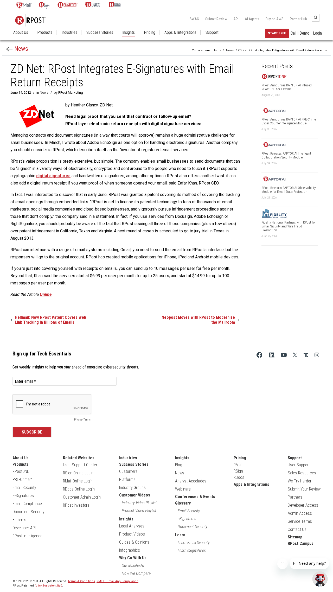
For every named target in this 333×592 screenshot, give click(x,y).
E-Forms (19, 519)
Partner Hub (298, 19)
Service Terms (300, 521)
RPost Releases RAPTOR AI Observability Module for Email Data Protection (288, 190)
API (236, 19)
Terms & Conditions (81, 581)
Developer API (24, 527)
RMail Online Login (78, 481)
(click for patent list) (48, 585)
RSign (238, 471)
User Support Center (80, 464)
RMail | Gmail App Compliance (117, 581)
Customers (128, 471)
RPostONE (20, 471)
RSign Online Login (78, 472)
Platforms (127, 479)
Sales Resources (302, 472)
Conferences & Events (195, 496)
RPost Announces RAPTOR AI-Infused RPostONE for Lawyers (286, 87)
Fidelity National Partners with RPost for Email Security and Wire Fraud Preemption (288, 226)
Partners (295, 497)
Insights (128, 32)
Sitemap (295, 536)
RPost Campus (300, 543)
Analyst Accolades (190, 481)
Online (46, 294)
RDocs (239, 477)
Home (217, 50)
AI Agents (252, 19)
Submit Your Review (304, 489)
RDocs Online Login (79, 489)
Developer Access (303, 505)
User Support (299, 464)
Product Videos (132, 534)
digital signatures (53, 175)
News (20, 48)
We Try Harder (299, 481)
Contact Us (297, 529)
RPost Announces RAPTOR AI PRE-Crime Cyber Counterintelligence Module (288, 121)
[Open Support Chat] (320, 579)
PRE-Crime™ (22, 479)
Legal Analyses (131, 526)
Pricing (149, 32)
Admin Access (300, 513)
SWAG (194, 19)
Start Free (277, 33)
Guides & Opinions (134, 542)
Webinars (183, 489)
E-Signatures (23, 495)
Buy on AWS (275, 19)
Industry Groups (132, 487)
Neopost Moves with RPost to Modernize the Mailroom (198, 320)
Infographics (129, 550)
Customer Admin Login (82, 497)
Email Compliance (27, 503)
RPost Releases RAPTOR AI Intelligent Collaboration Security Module (286, 155)
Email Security (24, 487)
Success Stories (99, 32)
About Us (20, 32)
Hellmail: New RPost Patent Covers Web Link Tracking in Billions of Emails (50, 320)
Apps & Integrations (180, 32)
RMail (238, 464)
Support (212, 32)
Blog (178, 464)
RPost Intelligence (27, 535)
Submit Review (216, 19)
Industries (69, 32)
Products (44, 32)
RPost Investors (76, 505)
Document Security (28, 511)
